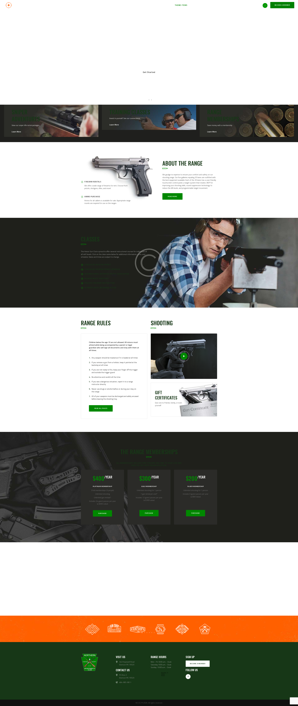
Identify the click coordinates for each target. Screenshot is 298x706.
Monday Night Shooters (96, 278)
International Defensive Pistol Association (106, 273)
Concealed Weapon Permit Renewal (102, 269)
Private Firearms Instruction (99, 283)
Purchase (102, 513)
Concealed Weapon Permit (97, 264)
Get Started (149, 72)
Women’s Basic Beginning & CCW (100, 287)
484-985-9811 (125, 682)
